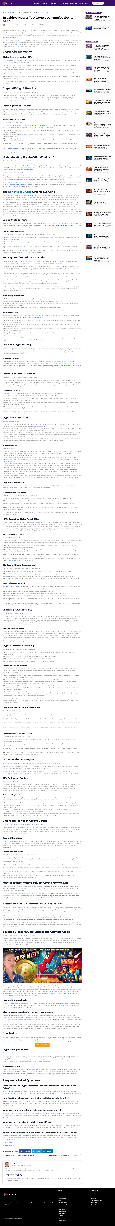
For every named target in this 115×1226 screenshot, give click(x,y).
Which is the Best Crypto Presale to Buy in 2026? (101, 27)
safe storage (11, 560)
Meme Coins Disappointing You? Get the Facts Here (102, 179)
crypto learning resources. (59, 266)
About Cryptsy (94, 1193)
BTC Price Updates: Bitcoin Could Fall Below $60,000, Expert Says (102, 258)
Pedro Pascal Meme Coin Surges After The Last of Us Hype (102, 191)
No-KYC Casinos (62, 1215)
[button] (25, 1151)
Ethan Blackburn (14, 1163)
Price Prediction (64, 3)
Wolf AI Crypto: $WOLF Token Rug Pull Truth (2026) (103, 157)
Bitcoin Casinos (62, 1209)
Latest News (74, 3)
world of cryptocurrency (41, 125)
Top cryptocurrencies (9, 1091)
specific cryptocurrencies (17, 184)
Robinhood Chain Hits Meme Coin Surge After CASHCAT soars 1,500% (102, 102)
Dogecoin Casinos (62, 1220)
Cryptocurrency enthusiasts (11, 586)
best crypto (19, 1113)
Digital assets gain (8, 60)
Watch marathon (8, 1142)
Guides (81, 3)
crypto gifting (21, 99)
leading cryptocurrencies (56, 34)
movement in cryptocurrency (28, 486)
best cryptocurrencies (63, 365)
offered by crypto (33, 195)
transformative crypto (12, 148)
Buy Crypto (53, 3)
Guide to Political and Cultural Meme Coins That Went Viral (102, 57)
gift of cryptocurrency (35, 111)
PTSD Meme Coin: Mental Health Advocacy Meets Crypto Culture (101, 46)
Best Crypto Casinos (63, 1196)
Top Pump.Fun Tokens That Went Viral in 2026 (102, 146)
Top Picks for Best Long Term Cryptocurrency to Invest (102, 90)
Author (92, 1207)
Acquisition (93, 1198)
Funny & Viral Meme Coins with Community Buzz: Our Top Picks (102, 69)
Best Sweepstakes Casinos (64, 1204)
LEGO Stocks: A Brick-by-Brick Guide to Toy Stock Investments (101, 169)
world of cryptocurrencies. (60, 209)
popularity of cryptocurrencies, (62, 225)
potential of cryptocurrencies (51, 1041)
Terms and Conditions (96, 1204)
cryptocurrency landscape (31, 1069)
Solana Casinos (62, 1213)
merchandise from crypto (37, 411)
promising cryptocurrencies (60, 1093)
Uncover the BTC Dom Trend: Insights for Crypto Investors (102, 224)
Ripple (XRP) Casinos (63, 1218)
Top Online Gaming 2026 (96, 1200)
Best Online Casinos (63, 1202)
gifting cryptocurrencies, (27, 250)
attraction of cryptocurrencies (12, 44)
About (86, 3)
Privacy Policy (94, 1202)
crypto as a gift (64, 1003)
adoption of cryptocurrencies (60, 993)
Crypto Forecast (12, 12)
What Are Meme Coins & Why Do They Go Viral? (102, 201)
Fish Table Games (62, 1207)
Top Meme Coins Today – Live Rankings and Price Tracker (103, 134)
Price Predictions (62, 1198)
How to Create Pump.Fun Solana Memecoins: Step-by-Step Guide (103, 113)
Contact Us (93, 1196)
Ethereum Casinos (62, 1211)
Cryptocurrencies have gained (57, 202)
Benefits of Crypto (19, 191)
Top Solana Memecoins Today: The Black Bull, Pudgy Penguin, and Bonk (102, 124)
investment (50, 167)
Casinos (36, 3)
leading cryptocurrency (37, 426)
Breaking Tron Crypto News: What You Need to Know (102, 235)
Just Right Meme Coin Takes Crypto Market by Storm (102, 213)
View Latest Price (42, 1044)
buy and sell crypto (42, 503)
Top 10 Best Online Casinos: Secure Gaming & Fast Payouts (102, 17)
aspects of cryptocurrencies (20, 282)
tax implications (15, 1005)
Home (4, 12)
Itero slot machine (8, 1145)
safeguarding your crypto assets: (32, 317)
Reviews (44, 3)
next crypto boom (11, 1015)
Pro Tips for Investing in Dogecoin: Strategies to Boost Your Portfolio (101, 80)
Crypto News (61, 1193)
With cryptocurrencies (24, 134)
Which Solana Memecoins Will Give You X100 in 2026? (102, 246)
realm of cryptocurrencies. (25, 169)
